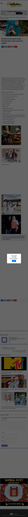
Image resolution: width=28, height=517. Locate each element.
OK (14, 260)
